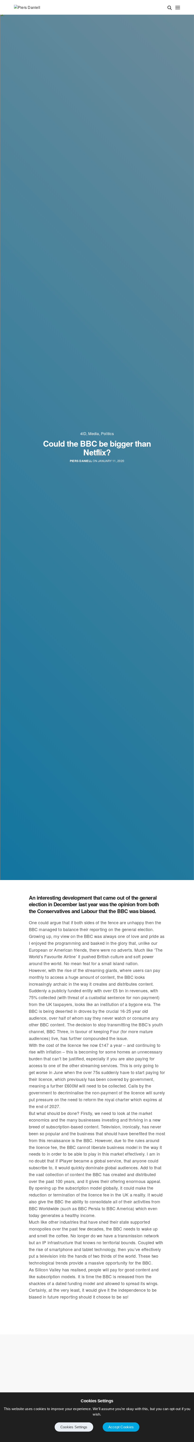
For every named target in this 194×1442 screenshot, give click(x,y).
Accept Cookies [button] (121, 1427)
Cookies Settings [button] (74, 1427)
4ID (83, 434)
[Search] (170, 8)
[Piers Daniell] (27, 7)
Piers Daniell (81, 461)
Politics (107, 434)
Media (93, 434)
